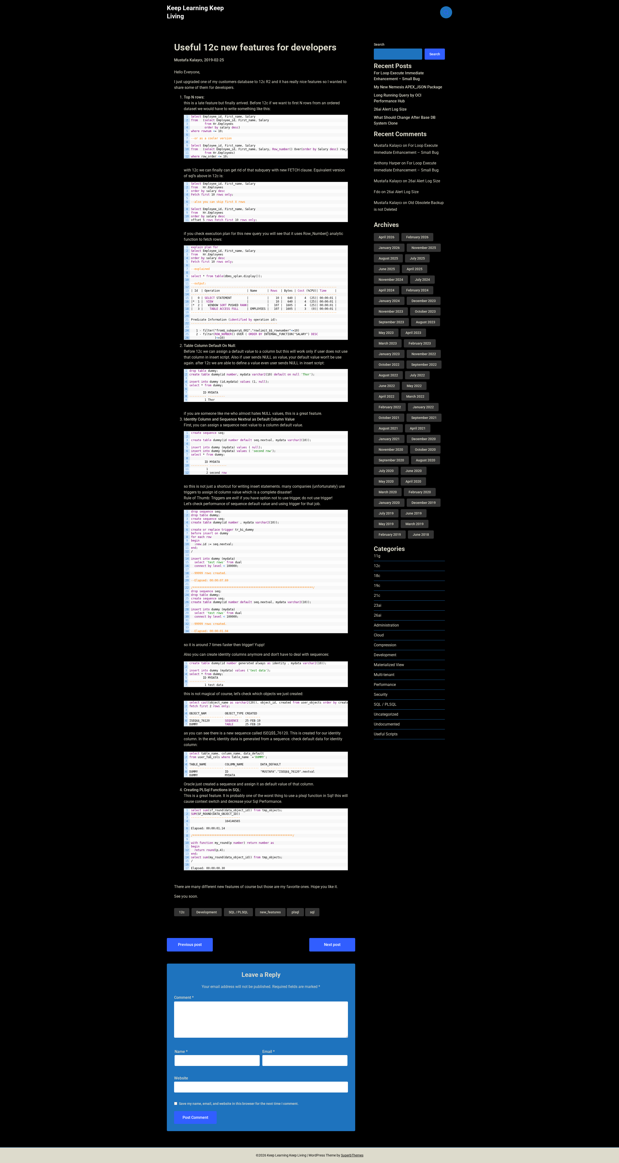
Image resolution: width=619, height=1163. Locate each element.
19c (377, 585)
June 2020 (413, 471)
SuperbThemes (352, 1155)
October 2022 (389, 365)
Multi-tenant (384, 674)
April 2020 (413, 481)
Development (206, 912)
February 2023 (420, 343)
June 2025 (387, 269)
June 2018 (421, 534)
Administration (386, 625)
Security (381, 694)
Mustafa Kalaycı (388, 145)
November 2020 (391, 449)
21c (377, 595)
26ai (377, 615)
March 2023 (388, 343)
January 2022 (423, 407)
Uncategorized (386, 714)
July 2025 (417, 258)
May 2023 (386, 333)
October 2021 (389, 418)
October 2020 (425, 449)
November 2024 (391, 280)
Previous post (190, 944)
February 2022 (390, 407)
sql (312, 912)
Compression (385, 645)
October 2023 (425, 311)
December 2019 (424, 503)
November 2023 (391, 311)
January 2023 (389, 354)
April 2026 (386, 237)
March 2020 (388, 492)
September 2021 (424, 418)
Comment (184, 997)
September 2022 (424, 365)
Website (181, 1078)
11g (377, 556)
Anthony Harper (387, 163)
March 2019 (414, 524)
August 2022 (388, 375)
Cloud (379, 635)
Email (268, 1051)
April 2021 (418, 428)
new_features (270, 912)
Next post (332, 944)
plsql (295, 912)
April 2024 (386, 290)
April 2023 (413, 333)
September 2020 (391, 460)
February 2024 (417, 290)
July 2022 (417, 375)
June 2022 (387, 386)
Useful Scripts (386, 734)
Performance (385, 684)
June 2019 (413, 513)
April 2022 (386, 396)
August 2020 (425, 460)
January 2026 (389, 248)
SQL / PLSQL (238, 912)
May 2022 (414, 386)
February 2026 (417, 237)
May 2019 (386, 524)
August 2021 (388, 428)
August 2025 (388, 258)
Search (379, 44)
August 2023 (425, 322)
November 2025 (424, 248)
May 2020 (386, 481)
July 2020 (386, 471)
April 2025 (414, 269)
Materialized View (389, 665)
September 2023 (391, 322)
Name (181, 1051)
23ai (377, 605)
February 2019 (390, 534)
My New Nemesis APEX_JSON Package (408, 87)
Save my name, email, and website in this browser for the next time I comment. (239, 1104)
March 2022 (415, 396)
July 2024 (422, 280)
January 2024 (389, 301)
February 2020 (420, 492)
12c (181, 912)
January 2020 (389, 503)
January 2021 (389, 439)
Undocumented (387, 724)
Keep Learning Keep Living (195, 12)
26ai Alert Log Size (390, 109)
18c (377, 575)
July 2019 (386, 513)
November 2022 (424, 354)
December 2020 (424, 439)
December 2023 (424, 301)
